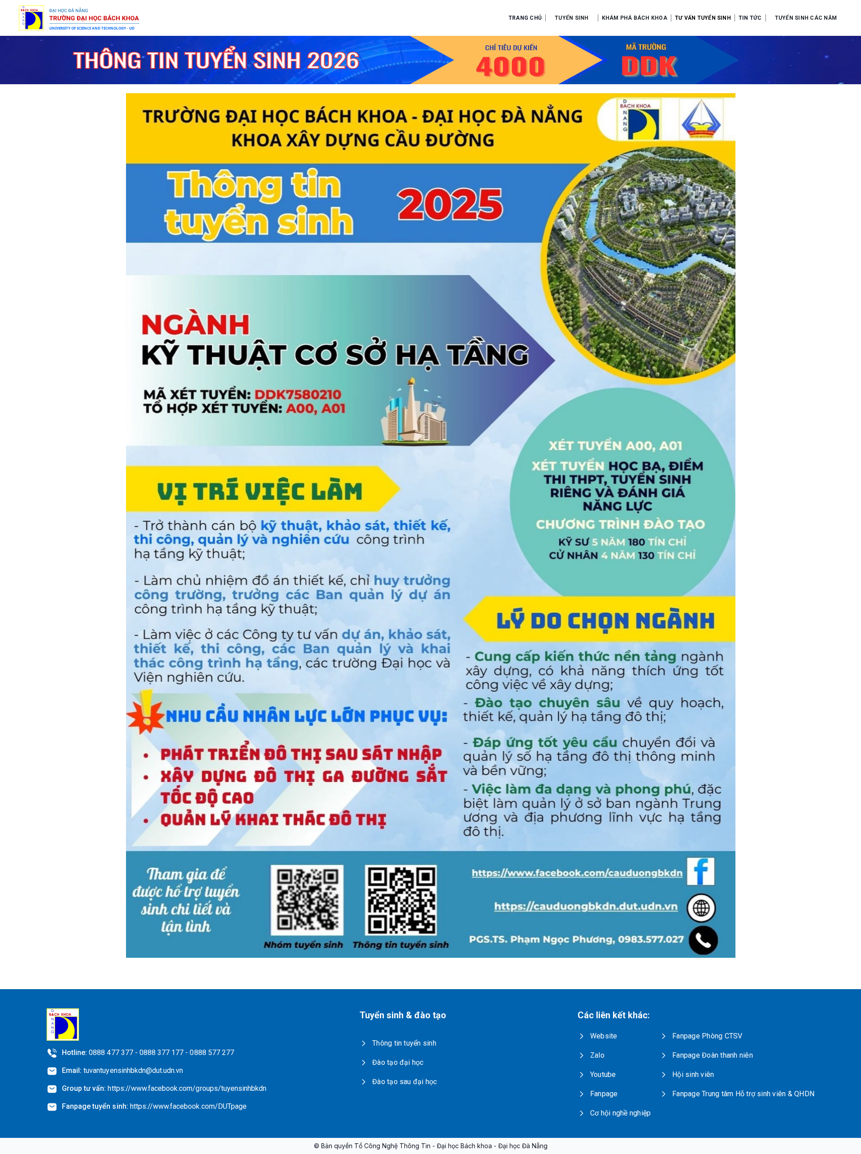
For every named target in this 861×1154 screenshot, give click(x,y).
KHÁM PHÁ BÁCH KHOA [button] (634, 18)
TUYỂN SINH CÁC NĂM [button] (806, 18)
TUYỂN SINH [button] (571, 18)
